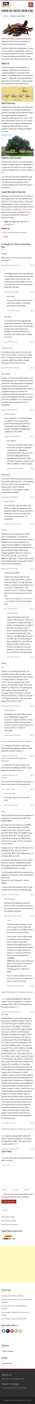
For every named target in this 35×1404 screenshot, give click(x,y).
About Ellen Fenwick (8, 1221)
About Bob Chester (8, 1217)
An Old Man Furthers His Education (14, 1319)
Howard (3, 778)
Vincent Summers (6, 348)
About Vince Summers (9, 1224)
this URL (18, 418)
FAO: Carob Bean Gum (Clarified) (15, 232)
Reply (32, 265)
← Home (4, 237)
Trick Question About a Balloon (12, 1296)
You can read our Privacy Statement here (14, 1388)
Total (18, 1400)
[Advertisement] (17, 1264)
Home (7, 16)
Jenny (3, 811)
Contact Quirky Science (17, 1379)
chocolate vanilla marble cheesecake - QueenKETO (17, 741)
